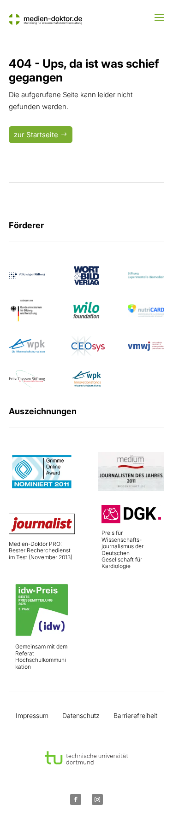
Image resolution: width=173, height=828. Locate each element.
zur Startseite (36, 134)
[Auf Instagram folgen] (97, 799)
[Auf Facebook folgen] (75, 799)
